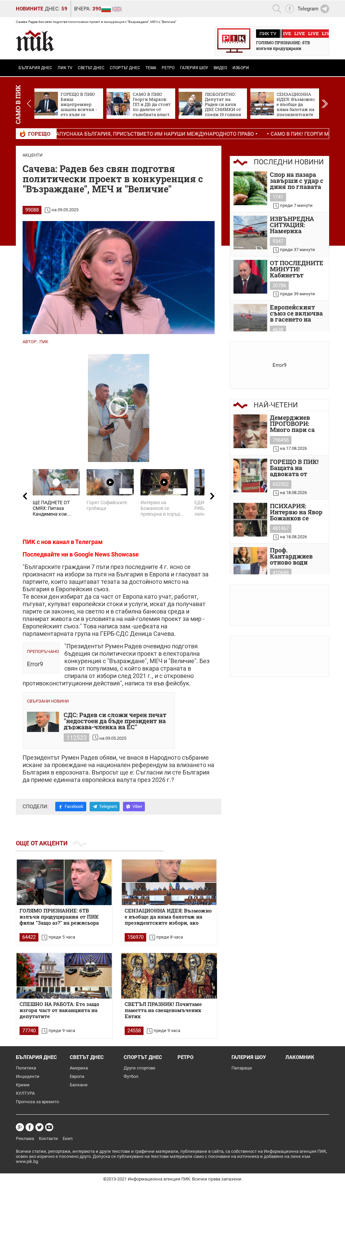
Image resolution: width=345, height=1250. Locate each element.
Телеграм (89, 541)
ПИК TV (65, 67)
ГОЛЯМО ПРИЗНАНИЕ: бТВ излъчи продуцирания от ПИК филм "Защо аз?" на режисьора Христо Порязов (59, 916)
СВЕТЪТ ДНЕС (91, 67)
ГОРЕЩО (39, 133)
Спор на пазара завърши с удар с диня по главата (296, 180)
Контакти (48, 1138)
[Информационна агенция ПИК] (35, 40)
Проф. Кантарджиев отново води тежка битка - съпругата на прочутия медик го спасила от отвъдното (296, 556)
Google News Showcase (106, 554)
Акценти (32, 155)
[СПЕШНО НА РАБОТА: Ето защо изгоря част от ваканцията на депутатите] (64, 976)
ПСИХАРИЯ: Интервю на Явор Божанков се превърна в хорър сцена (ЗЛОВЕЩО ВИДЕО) (297, 512)
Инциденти (27, 1076)
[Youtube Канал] (49, 1127)
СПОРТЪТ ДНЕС (125, 67)
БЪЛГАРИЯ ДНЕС (35, 67)
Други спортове (139, 1067)
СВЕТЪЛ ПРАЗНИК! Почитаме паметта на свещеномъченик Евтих (163, 1010)
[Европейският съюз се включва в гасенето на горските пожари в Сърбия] (250, 321)
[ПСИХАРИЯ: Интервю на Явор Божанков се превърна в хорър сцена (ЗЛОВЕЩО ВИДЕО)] (250, 520)
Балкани (79, 1084)
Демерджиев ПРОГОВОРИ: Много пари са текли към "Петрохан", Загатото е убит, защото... (295, 423)
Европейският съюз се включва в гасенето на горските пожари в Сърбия (296, 313)
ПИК (43, 341)
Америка (79, 1067)
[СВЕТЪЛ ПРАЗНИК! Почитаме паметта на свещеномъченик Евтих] (169, 976)
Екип (68, 1138)
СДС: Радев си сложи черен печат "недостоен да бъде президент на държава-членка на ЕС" (115, 721)
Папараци (241, 1067)
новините (29, 9)
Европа (77, 1076)
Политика (26, 1067)
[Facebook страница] (30, 1127)
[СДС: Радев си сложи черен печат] (43, 722)
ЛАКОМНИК (299, 1057)
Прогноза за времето (37, 1101)
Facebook (74, 806)
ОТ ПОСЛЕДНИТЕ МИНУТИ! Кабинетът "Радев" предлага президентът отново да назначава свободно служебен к (296, 269)
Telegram (108, 806)
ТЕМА (151, 67)
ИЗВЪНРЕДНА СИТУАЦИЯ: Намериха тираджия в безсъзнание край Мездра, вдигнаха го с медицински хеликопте (297, 225)
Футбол (131, 1076)
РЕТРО (168, 67)
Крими (23, 1084)
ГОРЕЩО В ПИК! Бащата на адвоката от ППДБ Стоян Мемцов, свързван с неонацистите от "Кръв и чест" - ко (297, 468)
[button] (324, 103)
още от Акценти (42, 843)
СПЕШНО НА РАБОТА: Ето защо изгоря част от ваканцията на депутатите (59, 1010)
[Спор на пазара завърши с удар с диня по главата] (250, 188)
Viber (137, 806)
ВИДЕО (220, 67)
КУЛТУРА (25, 1093)
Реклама (25, 1138)
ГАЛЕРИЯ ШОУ (194, 67)
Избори (240, 67)
